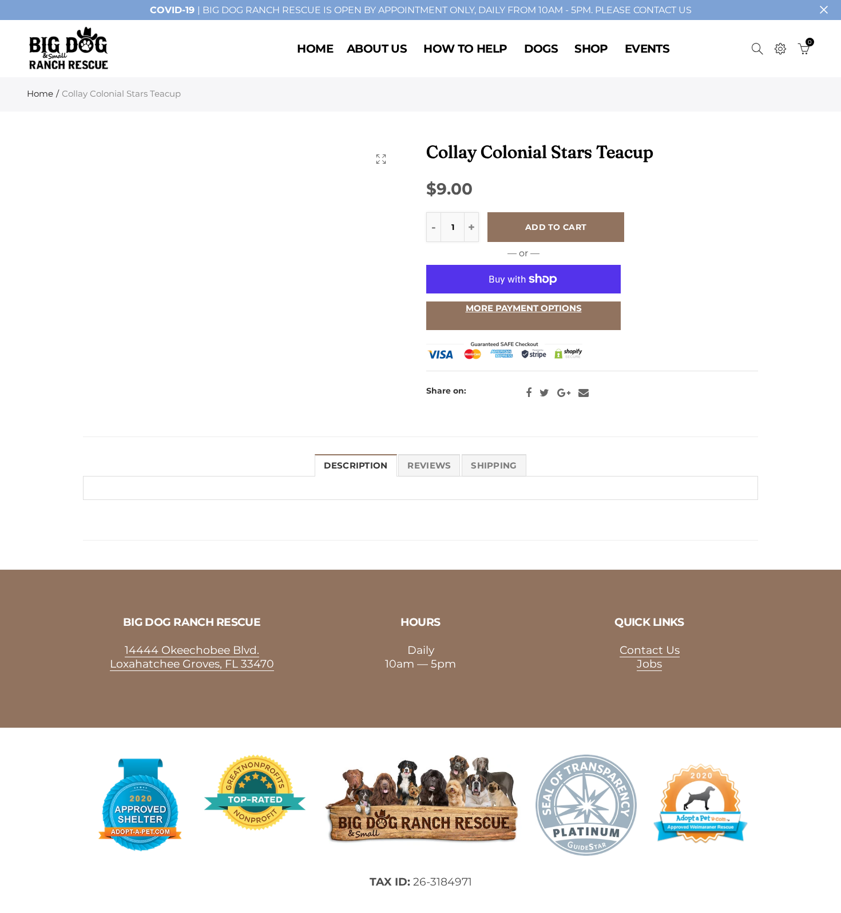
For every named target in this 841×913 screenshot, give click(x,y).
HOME (315, 48)
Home (40, 94)
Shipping (494, 466)
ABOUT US (377, 48)
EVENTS (647, 48)
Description (355, 466)
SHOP (591, 48)
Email (583, 393)
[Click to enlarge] (381, 159)
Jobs (649, 663)
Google (563, 393)
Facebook (528, 393)
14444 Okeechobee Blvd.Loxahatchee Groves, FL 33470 (192, 656)
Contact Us (650, 650)
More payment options (524, 308)
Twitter (544, 393)
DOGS (541, 48)
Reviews (429, 466)
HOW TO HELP (465, 48)
